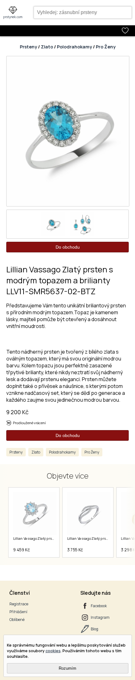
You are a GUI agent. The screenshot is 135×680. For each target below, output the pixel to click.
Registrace (18, 604)
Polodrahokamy (74, 47)
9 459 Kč (21, 550)
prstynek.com (13, 17)
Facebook (99, 605)
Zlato (47, 47)
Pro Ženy (106, 47)
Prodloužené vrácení (29, 422)
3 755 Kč (75, 550)
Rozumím (67, 668)
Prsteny (28, 47)
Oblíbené (16, 619)
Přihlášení (18, 611)
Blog (94, 629)
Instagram (100, 617)
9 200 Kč (17, 412)
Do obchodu (68, 247)
